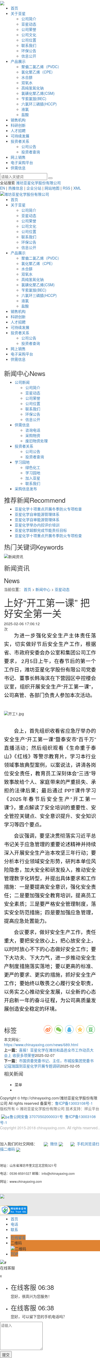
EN (2, 188)
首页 (14, 8)
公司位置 (28, 40)
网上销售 (18, 157)
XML (77, 188)
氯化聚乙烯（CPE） (38, 72)
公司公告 (28, 146)
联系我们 (28, 45)
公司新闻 (22, 382)
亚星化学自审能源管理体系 (37, 514)
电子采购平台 (22, 162)
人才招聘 (18, 130)
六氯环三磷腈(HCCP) (39, 104)
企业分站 (33, 188)
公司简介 (28, 18)
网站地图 (52, 188)
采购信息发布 (26, 488)
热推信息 (15, 188)
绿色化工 (32, 467)
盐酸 (25, 114)
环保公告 (28, 50)
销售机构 (18, 119)
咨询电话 (32, 430)
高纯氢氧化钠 (32, 88)
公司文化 (28, 34)
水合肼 (27, 77)
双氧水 (27, 82)
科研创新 (18, 125)
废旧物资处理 (36, 440)
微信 (53, 1143)
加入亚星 (32, 478)
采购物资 (32, 435)
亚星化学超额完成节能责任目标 (41, 530)
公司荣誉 (28, 29)
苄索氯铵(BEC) (33, 98)
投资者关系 (20, 141)
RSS (66, 188)
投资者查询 (30, 151)
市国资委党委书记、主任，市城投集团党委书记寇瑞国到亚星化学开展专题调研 (49, 1063)
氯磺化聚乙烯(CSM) (38, 93)
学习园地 (22, 462)
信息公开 (28, 56)
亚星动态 (28, 24)
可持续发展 (20, 135)
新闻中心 (42, 589)
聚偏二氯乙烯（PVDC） (41, 66)
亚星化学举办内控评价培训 (37, 524)
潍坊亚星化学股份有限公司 (38, 182)
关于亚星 (18, 13)
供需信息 (18, 167)
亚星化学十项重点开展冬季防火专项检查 (48, 509)
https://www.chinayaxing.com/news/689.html (41, 1044)
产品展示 (18, 61)
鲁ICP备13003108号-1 (74, 1103)
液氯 (25, 109)
